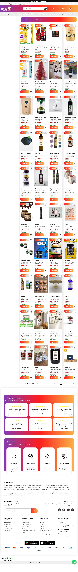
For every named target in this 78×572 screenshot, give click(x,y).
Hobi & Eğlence (62, 14)
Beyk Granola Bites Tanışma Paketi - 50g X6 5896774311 (40, 298)
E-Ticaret (34, 562)
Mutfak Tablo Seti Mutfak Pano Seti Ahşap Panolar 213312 (54, 84)
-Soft (31, 562)
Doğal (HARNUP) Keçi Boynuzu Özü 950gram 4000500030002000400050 (55, 370)
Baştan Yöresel (54, 367)
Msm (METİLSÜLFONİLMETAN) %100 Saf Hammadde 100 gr (26, 120)
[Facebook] (59, 509)
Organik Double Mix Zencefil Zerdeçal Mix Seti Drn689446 (26, 298)
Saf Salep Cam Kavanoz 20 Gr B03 (40, 370)
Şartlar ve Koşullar (27, 524)
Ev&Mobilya (6, 14)
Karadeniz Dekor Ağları (40, 82)
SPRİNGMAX (24, 224)
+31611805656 (24, 3)
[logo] (6, 8)
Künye (23, 528)
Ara (45, 8)
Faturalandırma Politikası (28, 530)
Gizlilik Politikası (26, 522)
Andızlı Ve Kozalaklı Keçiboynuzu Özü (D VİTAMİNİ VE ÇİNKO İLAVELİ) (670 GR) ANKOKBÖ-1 (55, 155)
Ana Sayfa (66, 3)
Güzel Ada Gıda (25, 367)
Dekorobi (52, 224)
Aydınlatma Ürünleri (9, 522)
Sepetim (42, 526)
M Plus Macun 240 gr (55, 48)
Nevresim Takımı (8, 528)
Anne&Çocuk (22, 14)
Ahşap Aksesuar (54, 81)
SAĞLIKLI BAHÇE (54, 153)
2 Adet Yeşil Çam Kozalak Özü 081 (54, 191)
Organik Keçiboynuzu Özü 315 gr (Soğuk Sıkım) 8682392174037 (26, 191)
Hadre (37, 224)
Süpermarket (42, 14)
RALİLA (23, 296)
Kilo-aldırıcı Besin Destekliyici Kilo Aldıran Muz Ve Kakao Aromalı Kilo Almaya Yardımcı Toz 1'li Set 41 (70, 263)
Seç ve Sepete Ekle (41, 19)
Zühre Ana (24, 46)
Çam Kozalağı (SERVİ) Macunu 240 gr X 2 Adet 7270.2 (26, 263)
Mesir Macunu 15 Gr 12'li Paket (70, 370)
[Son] (73, 383)
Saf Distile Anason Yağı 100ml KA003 (69, 155)
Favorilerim (43, 528)
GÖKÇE (66, 224)
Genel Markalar (39, 46)
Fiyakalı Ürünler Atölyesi (25, 153)
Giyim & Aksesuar (32, 14)
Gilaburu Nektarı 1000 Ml (41, 48)
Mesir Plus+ (68, 367)
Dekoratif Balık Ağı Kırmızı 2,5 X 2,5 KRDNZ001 (40, 84)
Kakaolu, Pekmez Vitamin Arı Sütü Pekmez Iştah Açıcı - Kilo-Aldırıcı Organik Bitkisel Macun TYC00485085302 (26, 227)
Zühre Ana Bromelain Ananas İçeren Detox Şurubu (26, 48)
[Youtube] (72, 509)
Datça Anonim (68, 189)
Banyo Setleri (7, 526)
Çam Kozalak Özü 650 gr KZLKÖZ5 (40, 120)
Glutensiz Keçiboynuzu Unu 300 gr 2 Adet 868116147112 (26, 370)
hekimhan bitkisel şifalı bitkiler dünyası (26, 260)
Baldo (37, 367)
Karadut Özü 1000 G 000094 (70, 120)
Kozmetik (14, 14)
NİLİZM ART (38, 332)
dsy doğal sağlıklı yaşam (55, 189)
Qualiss (23, 117)
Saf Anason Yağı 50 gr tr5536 (70, 298)
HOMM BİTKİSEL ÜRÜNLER (54, 117)
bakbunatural (39, 189)
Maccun (52, 46)
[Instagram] (63, 509)
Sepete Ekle (25, 56)
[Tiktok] (68, 509)
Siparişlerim (73, 3)
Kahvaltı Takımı (8, 524)
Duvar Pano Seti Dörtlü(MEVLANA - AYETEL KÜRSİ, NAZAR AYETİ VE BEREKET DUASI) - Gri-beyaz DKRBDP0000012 (55, 334)
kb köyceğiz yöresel (70, 117)
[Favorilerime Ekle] (31, 25)
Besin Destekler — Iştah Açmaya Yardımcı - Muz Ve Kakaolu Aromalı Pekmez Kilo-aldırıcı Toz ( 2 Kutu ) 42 (40, 263)
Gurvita (37, 153)
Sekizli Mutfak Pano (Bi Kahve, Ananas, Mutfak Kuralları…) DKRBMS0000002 (55, 227)
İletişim (24, 532)
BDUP (22, 332)
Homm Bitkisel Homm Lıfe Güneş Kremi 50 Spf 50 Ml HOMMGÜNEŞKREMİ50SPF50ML (55, 120)
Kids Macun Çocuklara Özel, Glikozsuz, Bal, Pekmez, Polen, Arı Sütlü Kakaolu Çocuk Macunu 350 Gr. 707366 (55, 263)
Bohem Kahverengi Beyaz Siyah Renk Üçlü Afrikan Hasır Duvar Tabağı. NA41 (40, 334)
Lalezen (67, 46)
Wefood (23, 189)
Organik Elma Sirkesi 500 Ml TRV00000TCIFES (40, 155)
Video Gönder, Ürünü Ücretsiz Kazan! (47, 531)
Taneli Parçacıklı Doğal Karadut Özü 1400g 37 (70, 84)
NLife (51, 260)
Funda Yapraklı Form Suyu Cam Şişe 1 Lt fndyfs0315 (40, 191)
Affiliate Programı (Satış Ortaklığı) (46, 534)
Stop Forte (24, 81)
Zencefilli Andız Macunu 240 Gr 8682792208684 (69, 334)
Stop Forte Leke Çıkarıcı (25, 84)
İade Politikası (25, 526)
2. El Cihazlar (71, 14)
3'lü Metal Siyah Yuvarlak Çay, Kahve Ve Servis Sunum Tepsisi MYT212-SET (26, 155)
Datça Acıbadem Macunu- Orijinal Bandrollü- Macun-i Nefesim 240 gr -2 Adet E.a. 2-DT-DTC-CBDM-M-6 (70, 191)
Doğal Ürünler (7, 530)
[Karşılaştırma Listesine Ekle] (31, 56)
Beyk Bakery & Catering (39, 296)
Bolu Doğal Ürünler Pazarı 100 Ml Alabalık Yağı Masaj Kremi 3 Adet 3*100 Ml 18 (26, 334)
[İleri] (70, 383)
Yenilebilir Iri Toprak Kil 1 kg (70, 48)
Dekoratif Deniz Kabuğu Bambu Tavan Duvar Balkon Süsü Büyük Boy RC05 (70, 227)
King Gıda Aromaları (70, 153)
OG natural (68, 332)
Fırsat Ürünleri (52, 14)
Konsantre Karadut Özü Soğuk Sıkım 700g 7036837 (41, 227)
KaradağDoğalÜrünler (70, 81)
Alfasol (67, 296)
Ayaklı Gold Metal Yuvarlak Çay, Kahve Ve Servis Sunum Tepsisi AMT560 (55, 298)
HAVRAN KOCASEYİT (40, 117)
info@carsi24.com (64, 536)
